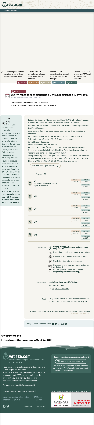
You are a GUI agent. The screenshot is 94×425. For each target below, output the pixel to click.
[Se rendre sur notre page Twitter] (7, 406)
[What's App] (59, 323)
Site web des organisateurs (44, 166)
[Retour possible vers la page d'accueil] (12, 4)
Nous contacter (37, 398)
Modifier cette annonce (80, 314)
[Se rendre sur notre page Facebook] (4, 406)
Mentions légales (9, 391)
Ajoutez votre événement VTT (72, 361)
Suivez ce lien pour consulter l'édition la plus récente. (34, 105)
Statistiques (41, 406)
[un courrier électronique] (62, 323)
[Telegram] (66, 323)
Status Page (28, 406)
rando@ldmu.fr (58, 285)
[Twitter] (56, 323)
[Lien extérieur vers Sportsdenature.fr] (71, 400)
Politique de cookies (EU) (27, 391)
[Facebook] (53, 323)
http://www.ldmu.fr (60, 289)
